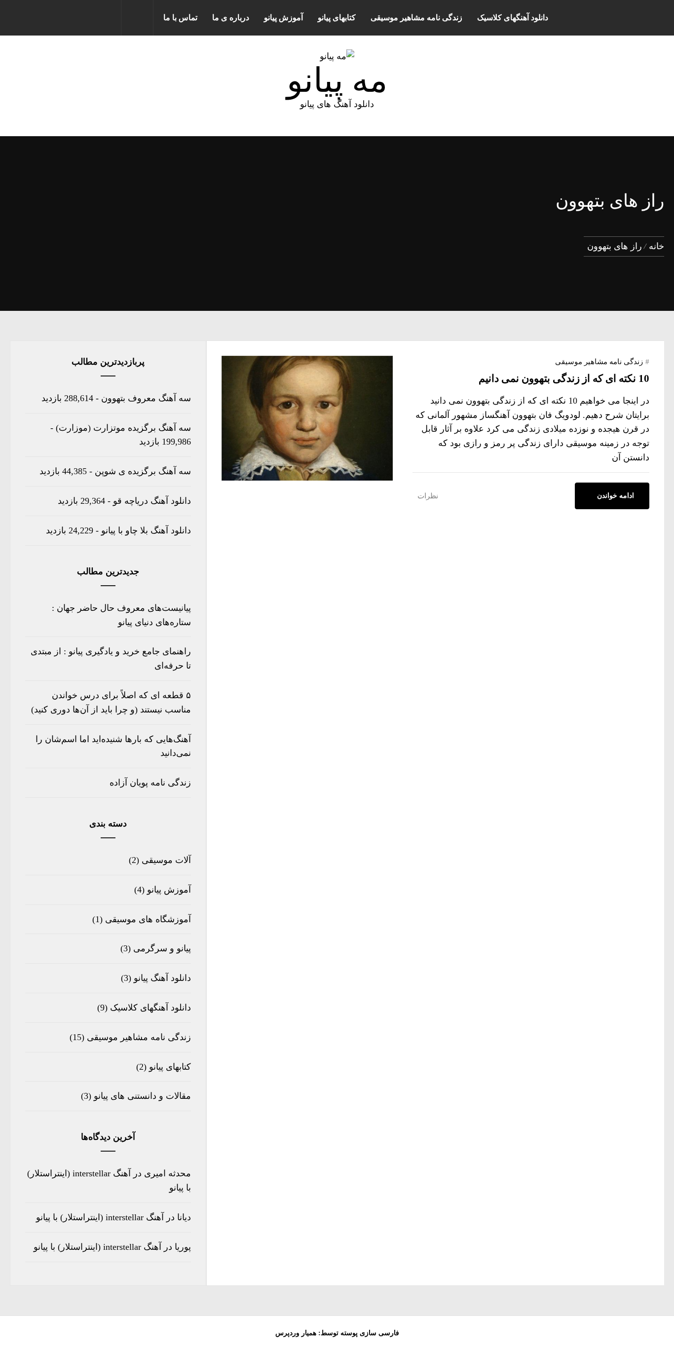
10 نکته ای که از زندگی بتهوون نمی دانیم (564, 378)
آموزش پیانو (283, 17)
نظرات (427, 496)
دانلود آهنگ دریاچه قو (152, 501)
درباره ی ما (230, 17)
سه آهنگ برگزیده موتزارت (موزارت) (123, 428)
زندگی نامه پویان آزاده (150, 783)
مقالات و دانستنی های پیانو (142, 1096)
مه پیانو (337, 80)
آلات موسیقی (166, 860)
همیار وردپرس (295, 1333)
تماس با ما (180, 17)
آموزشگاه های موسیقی (148, 919)
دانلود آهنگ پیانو (162, 978)
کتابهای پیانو (337, 17)
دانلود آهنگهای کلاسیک (512, 17)
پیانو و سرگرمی (162, 948)
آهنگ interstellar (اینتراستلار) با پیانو (100, 1217)
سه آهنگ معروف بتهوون (146, 398)
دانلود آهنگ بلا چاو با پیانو (146, 530)
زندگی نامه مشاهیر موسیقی (416, 17)
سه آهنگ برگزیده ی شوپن (143, 471)
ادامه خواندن (615, 495)
